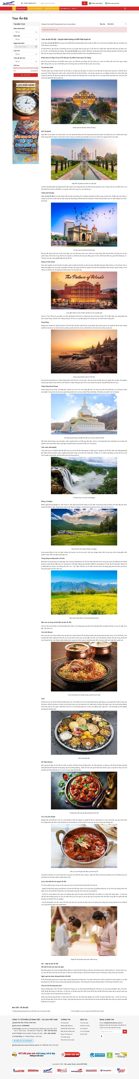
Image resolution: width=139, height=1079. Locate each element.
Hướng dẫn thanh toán (68, 1028)
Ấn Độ (22, 12)
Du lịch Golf (83, 1034)
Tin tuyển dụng (65, 1037)
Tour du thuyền (85, 1031)
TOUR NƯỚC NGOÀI (50, 8)
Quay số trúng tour (66, 1034)
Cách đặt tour (64, 8)
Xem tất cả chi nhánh (24, 1041)
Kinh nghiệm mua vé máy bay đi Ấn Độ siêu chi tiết (88, 1011)
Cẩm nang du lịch (113, 3)
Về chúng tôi (21, 8)
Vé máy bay (84, 1028)
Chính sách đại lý (97, 3)
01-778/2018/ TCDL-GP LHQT (49, 1045)
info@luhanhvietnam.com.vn (113, 1023)
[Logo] (8, 3)
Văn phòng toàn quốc (67, 1040)
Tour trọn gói (84, 1023)
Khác (73, 8)
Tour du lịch (15, 12)
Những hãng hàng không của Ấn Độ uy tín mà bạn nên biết (32, 1011)
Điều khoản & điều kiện (68, 1031)
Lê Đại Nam (32, 1022)
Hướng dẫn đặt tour (67, 1025)
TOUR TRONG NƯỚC (35, 8)
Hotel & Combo (85, 1025)
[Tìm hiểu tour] (25, 100)
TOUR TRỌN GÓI (29, 3)
